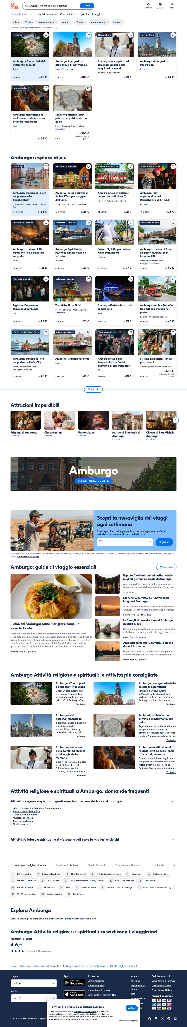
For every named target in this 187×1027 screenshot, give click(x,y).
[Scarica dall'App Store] (74, 994)
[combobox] (51, 6)
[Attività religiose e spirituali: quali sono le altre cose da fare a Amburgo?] (173, 801)
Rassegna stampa (139, 998)
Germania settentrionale (46, 966)
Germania (25, 966)
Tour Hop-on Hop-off (23, 821)
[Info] (56, 27)
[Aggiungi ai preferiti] (46, 35)
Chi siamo (135, 981)
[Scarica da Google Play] (74, 983)
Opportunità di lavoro (137, 987)
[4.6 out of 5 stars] (19, 951)
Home (14, 966)
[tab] (31, 865)
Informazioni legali (96, 985)
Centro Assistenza (96, 981)
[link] (30, 56)
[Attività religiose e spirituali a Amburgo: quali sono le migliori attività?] (173, 839)
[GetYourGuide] (15, 5)
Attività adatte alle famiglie (26, 811)
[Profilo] (171, 4)
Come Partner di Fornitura (163, 981)
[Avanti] (175, 420)
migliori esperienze (76, 918)
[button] (30, 56)
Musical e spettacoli (23, 818)
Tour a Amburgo (98, 966)
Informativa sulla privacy (28, 556)
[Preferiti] (148, 4)
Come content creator (161, 985)
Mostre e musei (20, 824)
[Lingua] (160, 4)
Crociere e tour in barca (25, 814)
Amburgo (50, 918)
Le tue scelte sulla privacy (99, 995)
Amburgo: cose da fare (74, 966)
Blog (133, 993)
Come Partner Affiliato (162, 990)
